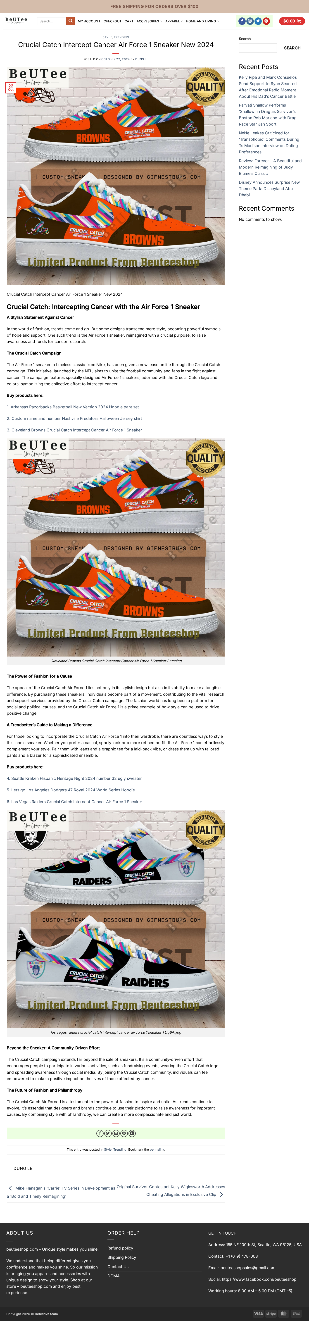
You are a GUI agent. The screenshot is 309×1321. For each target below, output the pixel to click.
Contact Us (117, 1266)
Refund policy (120, 1248)
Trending (121, 37)
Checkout (112, 21)
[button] (292, 21)
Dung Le (141, 59)
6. (74, 801)
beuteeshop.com (22, 1249)
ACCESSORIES (148, 21)
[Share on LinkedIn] (132, 1133)
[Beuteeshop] (16, 21)
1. (73, 407)
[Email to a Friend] (116, 1133)
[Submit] (70, 21)
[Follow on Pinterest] (266, 21)
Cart (129, 21)
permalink (157, 1149)
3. (74, 430)
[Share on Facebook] (100, 1133)
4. (74, 778)
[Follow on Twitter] (258, 21)
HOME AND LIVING (201, 21)
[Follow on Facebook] (242, 21)
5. (71, 790)
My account (89, 21)
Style (107, 37)
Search (245, 39)
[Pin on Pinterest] (124, 1133)
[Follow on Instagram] (250, 21)
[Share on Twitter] (108, 1133)
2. (74, 418)
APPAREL (172, 21)
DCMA (113, 1275)
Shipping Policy (121, 1257)
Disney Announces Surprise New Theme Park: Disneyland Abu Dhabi (269, 188)
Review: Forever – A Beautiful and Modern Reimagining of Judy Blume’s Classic (270, 167)
